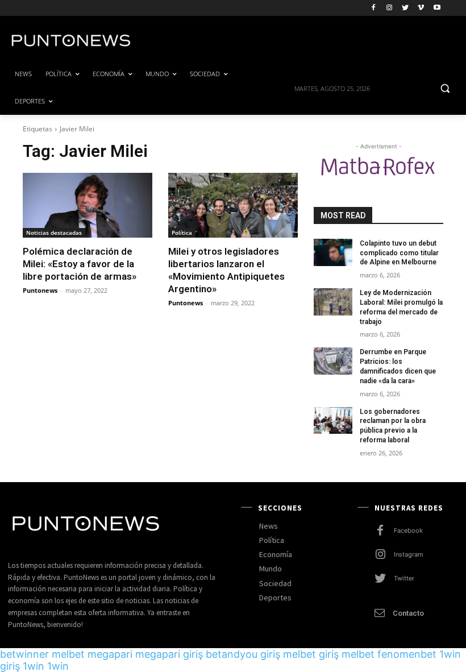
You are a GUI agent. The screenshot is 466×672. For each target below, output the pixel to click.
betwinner (24, 654)
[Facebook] (373, 8)
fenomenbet (406, 654)
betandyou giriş (243, 654)
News (268, 526)
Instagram (408, 554)
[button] (444, 87)
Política (182, 233)
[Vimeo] (420, 8)
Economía (275, 554)
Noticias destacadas (54, 233)
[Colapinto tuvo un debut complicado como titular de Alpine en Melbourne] (333, 252)
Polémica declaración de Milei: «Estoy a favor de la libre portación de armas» (79, 264)
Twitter (404, 578)
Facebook (408, 530)
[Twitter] (405, 8)
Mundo (270, 568)
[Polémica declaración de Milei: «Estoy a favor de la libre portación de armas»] (87, 205)
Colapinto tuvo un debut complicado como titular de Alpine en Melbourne (399, 253)
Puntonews (40, 290)
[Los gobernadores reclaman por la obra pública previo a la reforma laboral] (333, 420)
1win (33, 666)
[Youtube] (436, 8)
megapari (110, 654)
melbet (68, 654)
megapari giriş (169, 654)
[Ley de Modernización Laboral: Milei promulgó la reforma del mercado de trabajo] (333, 302)
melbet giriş (311, 654)
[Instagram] (389, 8)
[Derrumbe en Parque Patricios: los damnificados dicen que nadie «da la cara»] (333, 361)
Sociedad (275, 583)
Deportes (275, 597)
